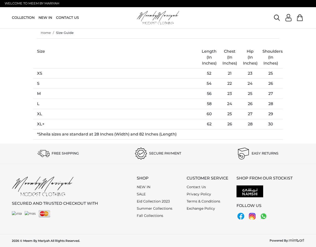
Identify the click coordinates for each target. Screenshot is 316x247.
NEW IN (45, 17)
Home (46, 33)
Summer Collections (154, 208)
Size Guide (65, 33)
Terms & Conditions (203, 201)
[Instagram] (252, 216)
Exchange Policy (201, 208)
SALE (141, 194)
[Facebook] (241, 216)
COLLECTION (23, 17)
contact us (67, 17)
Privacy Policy (199, 194)
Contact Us (196, 187)
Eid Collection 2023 (153, 201)
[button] (276, 18)
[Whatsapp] (263, 216)
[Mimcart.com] (296, 240)
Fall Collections (150, 215)
